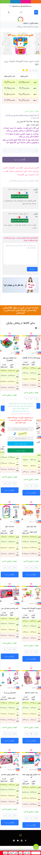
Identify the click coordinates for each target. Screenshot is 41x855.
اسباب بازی (27, 853)
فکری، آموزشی (13, 853)
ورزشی (5, 853)
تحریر (20, 853)
